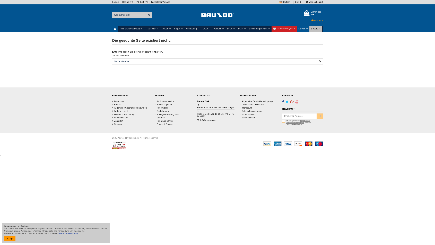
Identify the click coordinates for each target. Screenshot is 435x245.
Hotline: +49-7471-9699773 (135, 2)
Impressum (119, 101)
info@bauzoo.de (208, 120)
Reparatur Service (165, 121)
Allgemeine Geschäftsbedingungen (130, 108)
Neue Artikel (162, 108)
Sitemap (118, 124)
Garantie (161, 118)
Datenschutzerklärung (124, 114)
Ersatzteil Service (165, 124)
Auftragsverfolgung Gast (168, 114)
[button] (132, 29)
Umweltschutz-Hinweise (253, 104)
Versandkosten (121, 118)
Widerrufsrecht (121, 111)
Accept (10, 238)
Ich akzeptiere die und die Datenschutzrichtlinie (298, 123)
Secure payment (164, 104)
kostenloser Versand (160, 2)
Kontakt (116, 2)
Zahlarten (118, 121)
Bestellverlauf (163, 111)
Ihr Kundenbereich (165, 101)
